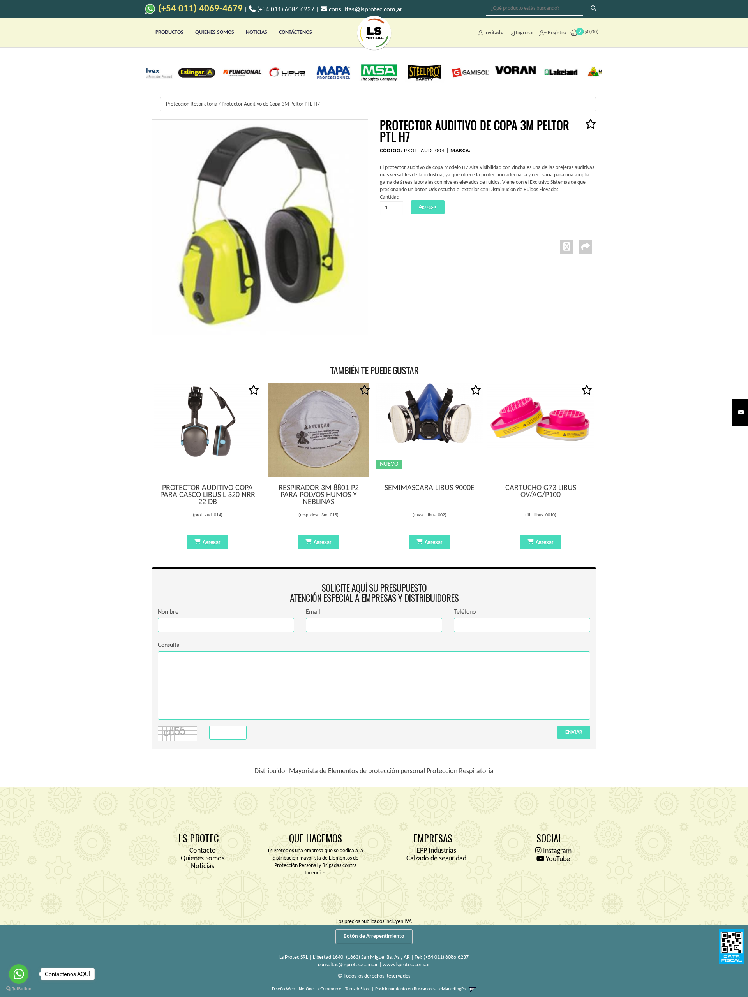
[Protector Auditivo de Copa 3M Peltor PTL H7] (260, 227)
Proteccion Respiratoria (191, 104)
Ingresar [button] (525, 33)
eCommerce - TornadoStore (344, 989)
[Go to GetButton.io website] (18, 989)
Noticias (202, 866)
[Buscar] (593, 9)
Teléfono (465, 612)
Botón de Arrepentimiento (374, 936)
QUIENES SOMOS (214, 32)
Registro (556, 33)
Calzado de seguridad (436, 858)
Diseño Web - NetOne (293, 989)
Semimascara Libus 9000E (430, 488)
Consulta (169, 645)
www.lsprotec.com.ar (406, 965)
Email (313, 612)
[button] (741, 412)
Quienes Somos (202, 858)
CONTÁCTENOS (295, 32)
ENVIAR (573, 732)
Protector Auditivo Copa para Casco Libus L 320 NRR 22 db (207, 495)
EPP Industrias (436, 850)
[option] (170, 72)
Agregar (212, 542)
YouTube (557, 859)
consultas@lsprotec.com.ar (348, 965)
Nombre (168, 612)
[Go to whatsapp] (18, 974)
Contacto (202, 850)
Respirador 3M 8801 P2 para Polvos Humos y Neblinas (319, 495)
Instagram (557, 851)
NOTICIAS (256, 32)
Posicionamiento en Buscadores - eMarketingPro (421, 989)
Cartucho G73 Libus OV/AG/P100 (540, 491)
